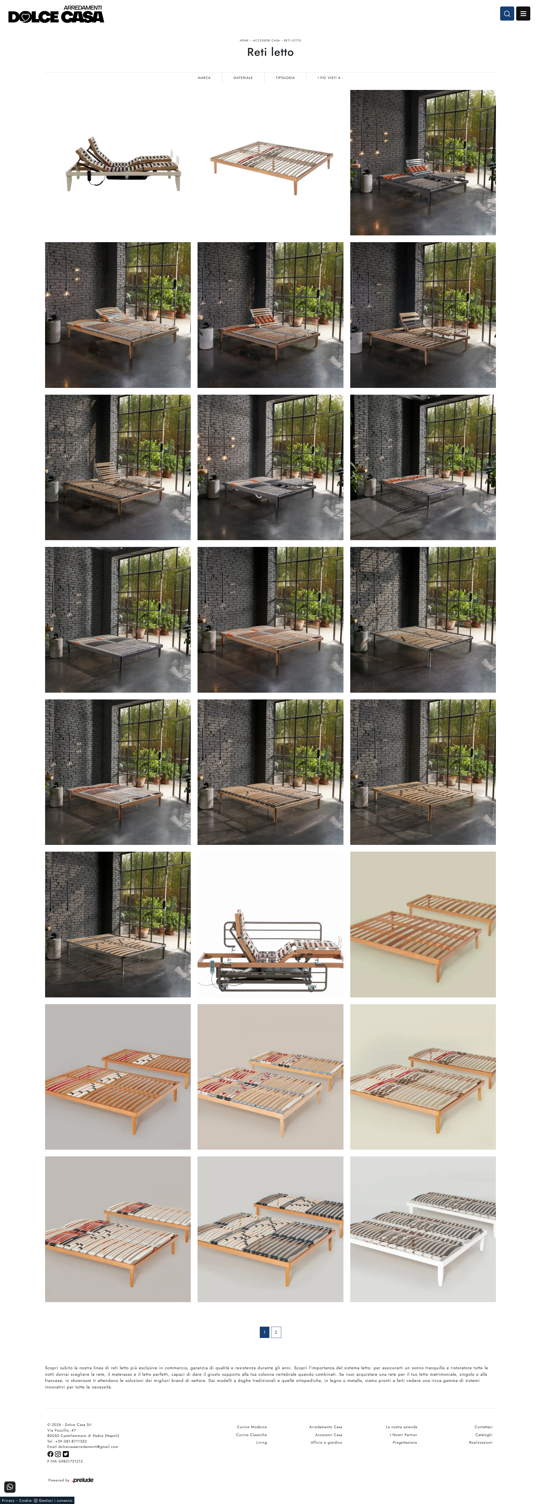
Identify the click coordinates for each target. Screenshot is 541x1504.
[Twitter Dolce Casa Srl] (66, 1453)
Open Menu (523, 13)
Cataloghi (484, 1434)
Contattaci (484, 1427)
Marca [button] (204, 77)
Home (244, 40)
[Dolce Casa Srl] (56, 14)
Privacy (8, 1500)
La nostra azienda (401, 1427)
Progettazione (405, 1442)
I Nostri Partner (403, 1434)
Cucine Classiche (251, 1434)
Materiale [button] (243, 77)
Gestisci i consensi (55, 1500)
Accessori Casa (266, 40)
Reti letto (292, 40)
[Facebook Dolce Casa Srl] (51, 1453)
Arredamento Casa (325, 1427)
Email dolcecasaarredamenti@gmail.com (82, 1446)
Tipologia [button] (285, 77)
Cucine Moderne (252, 1427)
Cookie (25, 1500)
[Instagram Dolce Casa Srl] (59, 1453)
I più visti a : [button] (330, 77)
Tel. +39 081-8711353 (67, 1441)
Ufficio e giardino (326, 1442)
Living (261, 1442)
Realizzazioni (481, 1442)
